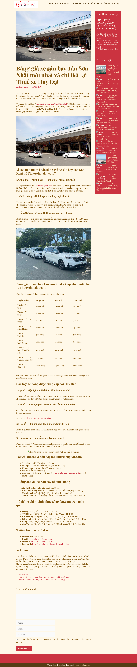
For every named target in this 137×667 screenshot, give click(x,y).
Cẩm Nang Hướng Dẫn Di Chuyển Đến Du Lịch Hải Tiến (106, 143)
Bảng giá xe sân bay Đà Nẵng (38, 418)
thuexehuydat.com (44, 185)
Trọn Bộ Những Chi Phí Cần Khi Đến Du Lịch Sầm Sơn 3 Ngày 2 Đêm (107, 106)
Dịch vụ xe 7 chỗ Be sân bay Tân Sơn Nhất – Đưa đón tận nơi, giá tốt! (44, 580)
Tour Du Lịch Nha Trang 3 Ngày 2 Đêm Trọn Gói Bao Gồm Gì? (107, 168)
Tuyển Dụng (105, 3)
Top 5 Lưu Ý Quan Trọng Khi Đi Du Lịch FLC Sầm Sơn (112, 158)
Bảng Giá (95, 3)
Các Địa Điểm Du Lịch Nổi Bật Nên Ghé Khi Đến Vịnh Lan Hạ (107, 113)
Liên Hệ (115, 3)
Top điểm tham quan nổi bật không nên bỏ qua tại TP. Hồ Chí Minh (106, 127)
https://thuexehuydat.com (42, 541)
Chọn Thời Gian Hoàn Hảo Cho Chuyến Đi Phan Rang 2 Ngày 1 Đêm (107, 186)
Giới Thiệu (76, 3)
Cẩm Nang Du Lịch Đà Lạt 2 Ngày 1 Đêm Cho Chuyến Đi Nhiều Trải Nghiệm (107, 71)
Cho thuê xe (65, 3)
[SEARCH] (121, 3)
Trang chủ (52, 3)
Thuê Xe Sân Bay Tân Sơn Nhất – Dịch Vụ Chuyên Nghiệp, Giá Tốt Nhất (45, 577)
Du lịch (86, 3)
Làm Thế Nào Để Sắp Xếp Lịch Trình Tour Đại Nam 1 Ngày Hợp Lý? (107, 98)
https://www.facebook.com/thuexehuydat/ (50, 544)
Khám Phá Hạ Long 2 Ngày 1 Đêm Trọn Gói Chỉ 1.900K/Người (107, 135)
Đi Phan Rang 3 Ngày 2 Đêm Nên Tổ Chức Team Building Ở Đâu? (107, 82)
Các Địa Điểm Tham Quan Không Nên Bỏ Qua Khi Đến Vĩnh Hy (107, 177)
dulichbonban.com (83, 665)
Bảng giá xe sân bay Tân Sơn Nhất (51, 103)
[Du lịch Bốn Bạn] (26, 4)
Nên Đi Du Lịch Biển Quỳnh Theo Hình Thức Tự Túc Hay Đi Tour (106, 90)
